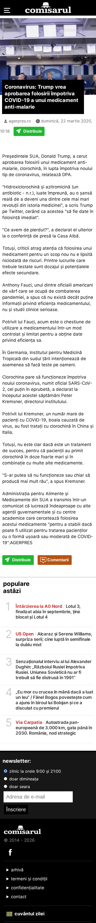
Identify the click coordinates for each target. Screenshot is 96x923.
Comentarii (57, 560)
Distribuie (32, 131)
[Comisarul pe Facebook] (10, 852)
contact (18, 896)
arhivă (17, 869)
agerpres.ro (20, 120)
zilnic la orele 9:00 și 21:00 (34, 771)
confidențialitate (27, 887)
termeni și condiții (29, 878)
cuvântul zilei (29, 913)
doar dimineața (23, 778)
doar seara (19, 786)
